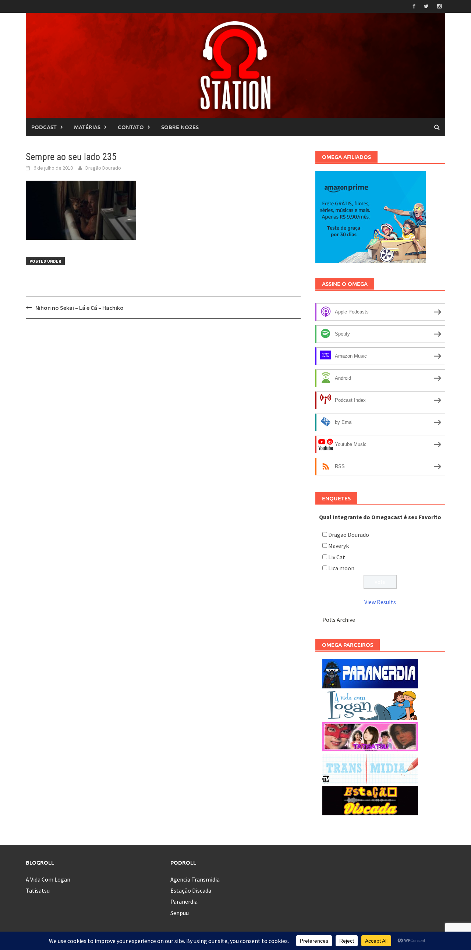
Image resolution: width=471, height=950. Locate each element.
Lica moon (341, 568)
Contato (131, 127)
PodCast (44, 127)
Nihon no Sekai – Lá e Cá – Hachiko (79, 307)
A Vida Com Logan (48, 879)
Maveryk (338, 545)
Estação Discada (190, 890)
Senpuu (179, 913)
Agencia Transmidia (195, 879)
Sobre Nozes (180, 127)
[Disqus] (163, 419)
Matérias (87, 127)
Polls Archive (338, 619)
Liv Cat (336, 557)
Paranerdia (184, 901)
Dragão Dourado (103, 167)
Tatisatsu (38, 890)
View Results (380, 602)
